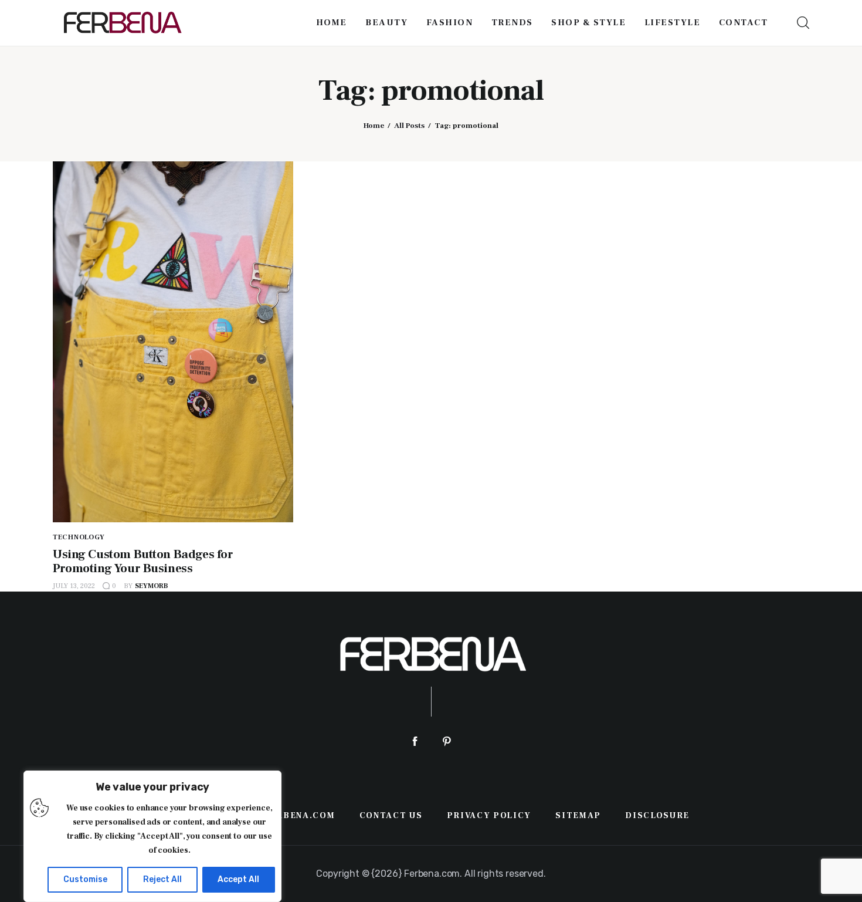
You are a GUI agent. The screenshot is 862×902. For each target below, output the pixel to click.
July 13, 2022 (74, 586)
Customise (85, 879)
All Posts (409, 125)
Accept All (238, 879)
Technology (79, 537)
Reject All (162, 879)
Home (374, 125)
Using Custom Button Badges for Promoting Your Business (143, 561)
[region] (152, 836)
